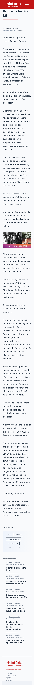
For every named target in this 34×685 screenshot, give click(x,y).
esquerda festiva (13, 539)
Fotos (8, 678)
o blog (9, 673)
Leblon (10, 548)
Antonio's (18, 535)
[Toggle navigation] (27, 5)
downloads (11, 676)
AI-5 (9, 535)
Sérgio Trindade (12, 28)
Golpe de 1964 (13, 543)
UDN (18, 548)
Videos (9, 680)
